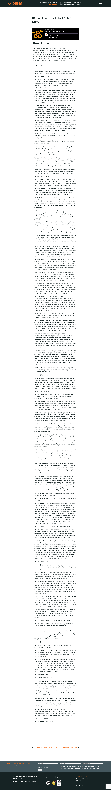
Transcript (39, 66)
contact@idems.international (82, 776)
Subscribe (51, 37)
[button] (55, 66)
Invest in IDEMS (53, 4)
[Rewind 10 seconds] (52, 35)
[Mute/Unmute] (50, 35)
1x (54, 35)
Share (57, 37)
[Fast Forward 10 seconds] (57, 35)
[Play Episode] (46, 34)
